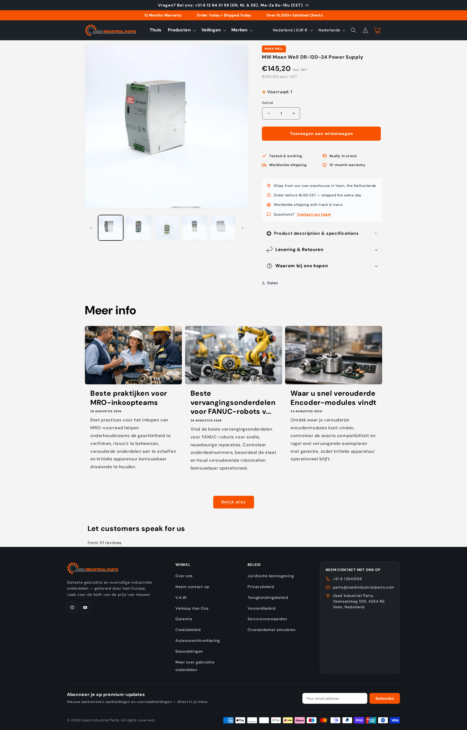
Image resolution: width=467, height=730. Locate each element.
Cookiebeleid (188, 629)
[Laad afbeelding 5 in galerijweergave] (222, 227)
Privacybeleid (261, 586)
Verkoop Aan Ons (191, 608)
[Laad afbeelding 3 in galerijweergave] (166, 227)
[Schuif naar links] (91, 228)
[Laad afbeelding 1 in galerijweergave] (110, 227)
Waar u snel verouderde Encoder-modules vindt (333, 398)
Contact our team (314, 214)
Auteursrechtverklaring (197, 640)
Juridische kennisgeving (271, 575)
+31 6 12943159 (347, 578)
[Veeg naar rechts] (242, 228)
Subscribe (384, 698)
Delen (272, 282)
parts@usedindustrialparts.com (363, 587)
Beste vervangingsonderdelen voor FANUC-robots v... (233, 402)
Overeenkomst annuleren (271, 629)
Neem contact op (192, 586)
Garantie (183, 618)
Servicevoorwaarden (267, 618)
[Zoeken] (353, 30)
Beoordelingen (189, 651)
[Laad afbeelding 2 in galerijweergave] (138, 227)
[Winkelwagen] (377, 30)
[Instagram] (72, 607)
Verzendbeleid (261, 608)
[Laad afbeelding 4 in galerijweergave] (194, 227)
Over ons (184, 575)
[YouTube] (85, 607)
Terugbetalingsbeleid (268, 597)
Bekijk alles (233, 502)
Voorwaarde (272, 86)
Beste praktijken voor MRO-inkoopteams (128, 398)
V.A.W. (181, 597)
